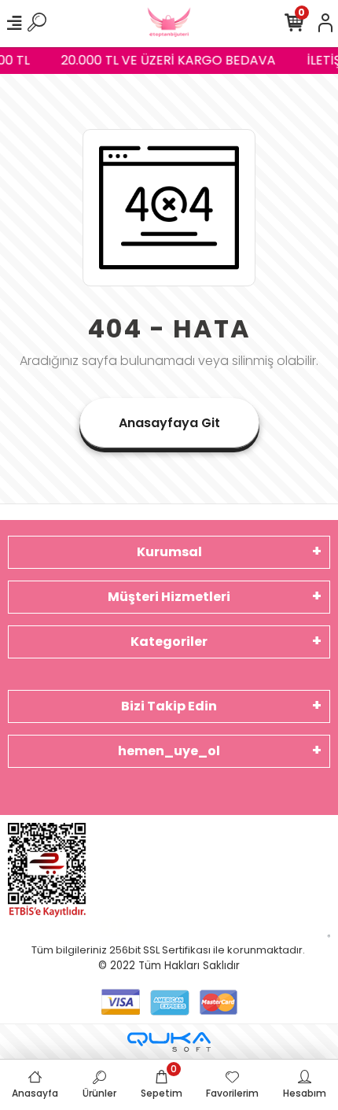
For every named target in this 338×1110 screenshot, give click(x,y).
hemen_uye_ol (169, 751)
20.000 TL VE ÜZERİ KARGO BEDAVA (167, 60)
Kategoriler (169, 641)
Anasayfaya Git (169, 423)
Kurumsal (169, 552)
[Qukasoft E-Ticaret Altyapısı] (169, 1042)
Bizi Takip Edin (169, 706)
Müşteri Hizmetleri (169, 597)
